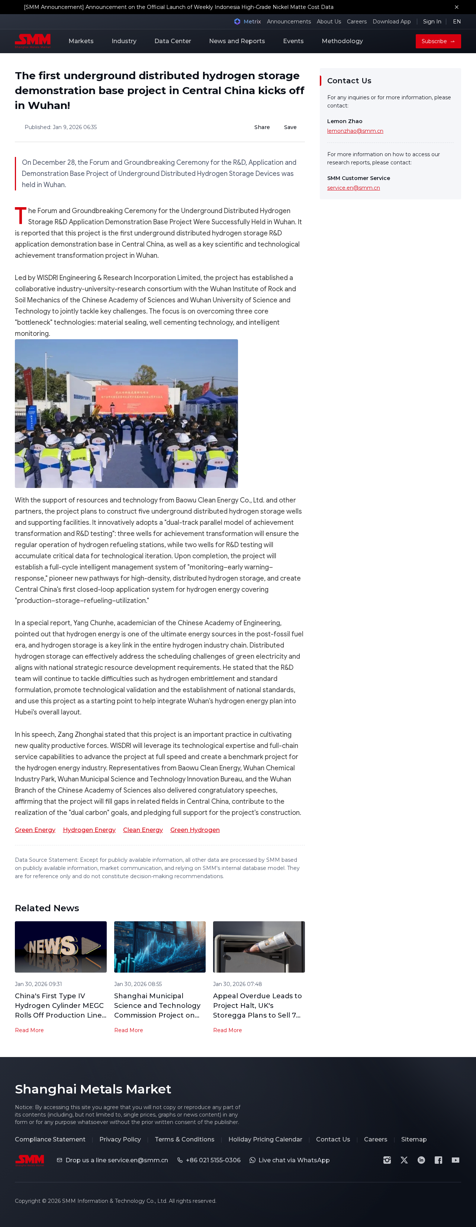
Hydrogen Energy (89, 829)
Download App (392, 21)
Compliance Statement (50, 1139)
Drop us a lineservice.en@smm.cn (116, 1160)
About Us (329, 21)
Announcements (289, 21)
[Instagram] (387, 1160)
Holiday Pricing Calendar (265, 1139)
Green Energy (35, 829)
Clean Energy (143, 829)
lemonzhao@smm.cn (355, 131)
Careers (357, 21)
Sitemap (414, 1139)
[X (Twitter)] (404, 1160)
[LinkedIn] (421, 1160)
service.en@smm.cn (353, 187)
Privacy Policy (120, 1139)
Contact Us (333, 1139)
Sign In (432, 21)
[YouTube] (455, 1160)
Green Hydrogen (195, 829)
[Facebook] (438, 1160)
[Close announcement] (456, 7)
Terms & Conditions (185, 1139)
